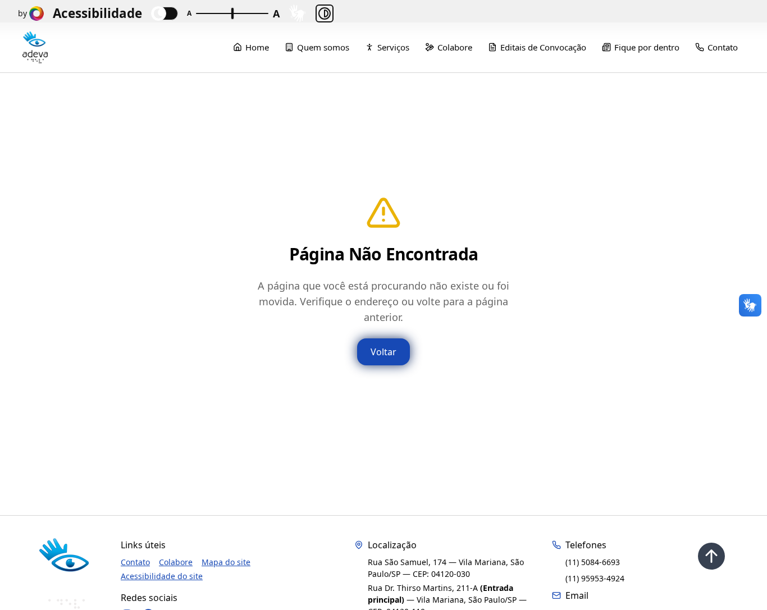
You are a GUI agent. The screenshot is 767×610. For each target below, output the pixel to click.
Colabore (176, 562)
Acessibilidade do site (162, 576)
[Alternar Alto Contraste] (325, 13)
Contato (135, 562)
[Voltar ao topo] (711, 556)
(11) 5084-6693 (592, 562)
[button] (298, 13)
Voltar (383, 352)
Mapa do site (226, 562)
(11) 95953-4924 (594, 578)
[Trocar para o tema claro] (164, 13)
